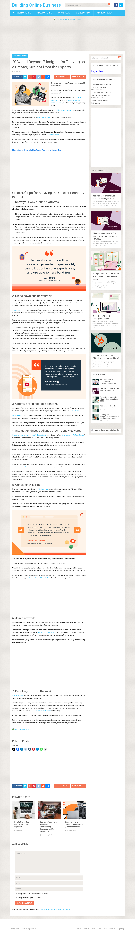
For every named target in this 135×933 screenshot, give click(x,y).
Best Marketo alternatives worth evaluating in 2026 (109, 389)
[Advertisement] (67, 35)
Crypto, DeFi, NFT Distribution (101, 84)
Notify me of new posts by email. (29, 898)
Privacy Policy (102, 929)
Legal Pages (121, 929)
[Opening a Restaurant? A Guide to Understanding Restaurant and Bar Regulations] (49, 810)
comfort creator (17, 467)
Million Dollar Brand (97, 98)
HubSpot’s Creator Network (47, 632)
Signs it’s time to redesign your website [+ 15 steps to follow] (74, 824)
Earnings (112, 929)
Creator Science (54, 135)
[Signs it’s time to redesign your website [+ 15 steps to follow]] (74, 810)
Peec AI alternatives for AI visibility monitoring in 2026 (109, 399)
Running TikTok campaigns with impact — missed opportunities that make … (109, 418)
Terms (93, 929)
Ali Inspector (95, 103)
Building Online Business (36, 5)
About (79, 929)
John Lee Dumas (43, 489)
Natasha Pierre (17, 415)
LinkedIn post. (75, 411)
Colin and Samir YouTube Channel (73, 435)
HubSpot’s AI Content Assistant (37, 578)
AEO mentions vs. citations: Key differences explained (108, 382)
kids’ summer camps (44, 117)
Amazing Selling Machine (99, 100)
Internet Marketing (22, 13)
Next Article (77, 77)
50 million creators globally (63, 110)
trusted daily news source (34, 467)
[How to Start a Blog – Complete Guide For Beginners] (23, 810)
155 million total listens (43, 711)
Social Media (64, 13)
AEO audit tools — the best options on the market (108, 408)
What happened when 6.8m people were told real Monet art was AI (105, 236)
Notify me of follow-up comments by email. (33, 894)
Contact (86, 929)
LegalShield (98, 71)
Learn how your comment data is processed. (55, 910)
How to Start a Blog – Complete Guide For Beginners (22, 824)
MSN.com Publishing (98, 90)
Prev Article (63, 77)
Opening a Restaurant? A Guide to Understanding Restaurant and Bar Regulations (48, 826)
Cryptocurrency (104, 13)
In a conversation (18, 696)
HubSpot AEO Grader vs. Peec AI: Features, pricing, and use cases (106, 276)
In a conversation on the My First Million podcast (29, 435)
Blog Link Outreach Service (100, 95)
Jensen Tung (16, 310)
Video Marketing (44, 13)
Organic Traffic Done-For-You (101, 92)
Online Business (83, 13)
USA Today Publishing (98, 87)
